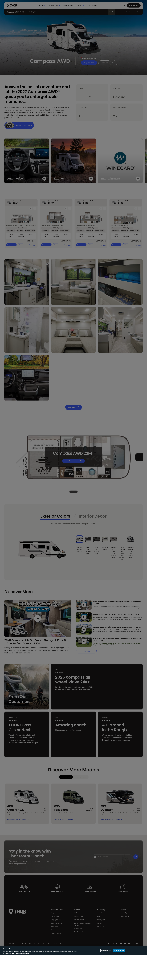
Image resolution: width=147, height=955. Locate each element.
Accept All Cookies (119, 950)
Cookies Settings (106, 950)
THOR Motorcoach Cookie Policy (21, 953)
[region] (73, 950)
